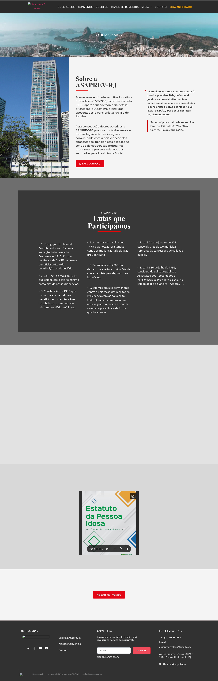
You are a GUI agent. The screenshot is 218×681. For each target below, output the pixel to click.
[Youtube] (40, 648)
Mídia (145, 6)
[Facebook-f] (34, 648)
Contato (161, 6)
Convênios (85, 6)
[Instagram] (28, 648)
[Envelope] (46, 648)
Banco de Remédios (125, 6)
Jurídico (102, 6)
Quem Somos (66, 6)
